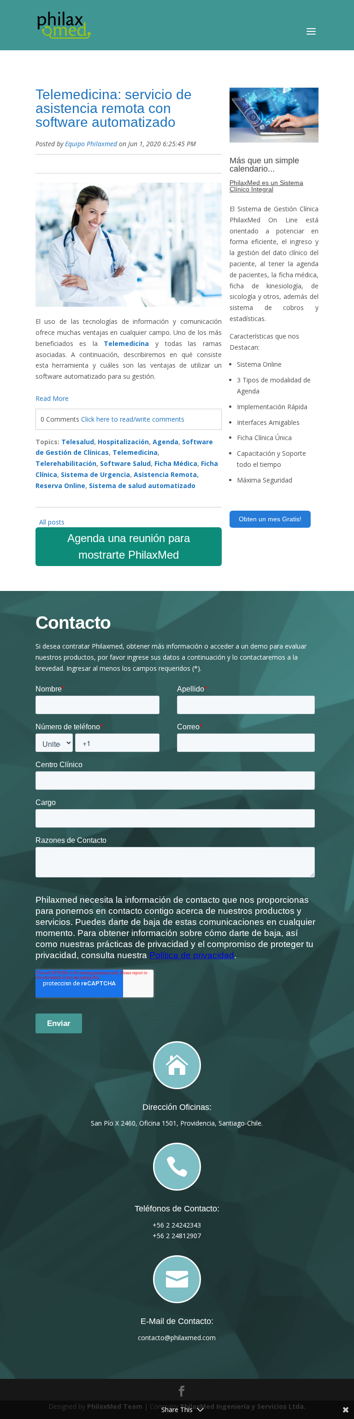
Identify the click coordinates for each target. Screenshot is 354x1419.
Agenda (165, 441)
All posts (52, 522)
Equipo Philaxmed (91, 143)
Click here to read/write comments (132, 419)
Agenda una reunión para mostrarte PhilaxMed (128, 546)
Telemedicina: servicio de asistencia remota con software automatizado (113, 108)
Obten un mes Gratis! (270, 519)
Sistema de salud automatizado (142, 485)
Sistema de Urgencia (95, 474)
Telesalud (77, 441)
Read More (52, 398)
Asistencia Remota (165, 474)
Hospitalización (123, 441)
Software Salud (125, 463)
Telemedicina (135, 452)
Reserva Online (60, 485)
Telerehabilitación (65, 463)
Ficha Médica (175, 463)
